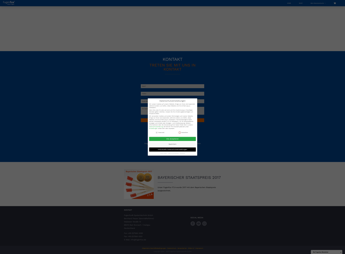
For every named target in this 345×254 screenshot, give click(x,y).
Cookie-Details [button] (163, 153)
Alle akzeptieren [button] (172, 139)
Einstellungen (153, 128)
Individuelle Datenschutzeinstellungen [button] (172, 149)
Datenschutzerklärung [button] (173, 153)
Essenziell (161, 132)
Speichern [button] (172, 144)
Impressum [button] (182, 153)
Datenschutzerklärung (156, 126)
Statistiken (184, 132)
